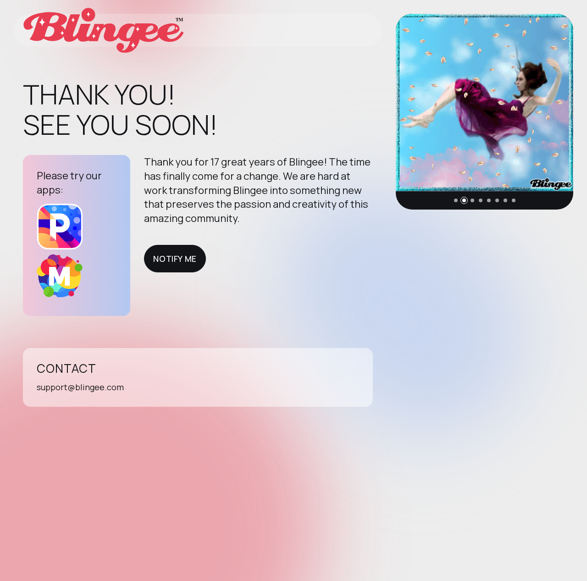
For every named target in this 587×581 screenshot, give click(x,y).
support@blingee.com (80, 387)
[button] (456, 200)
